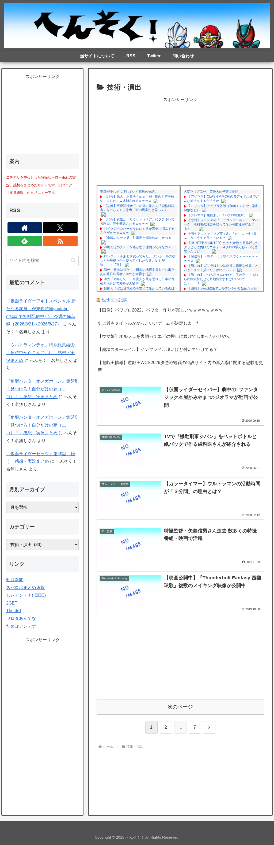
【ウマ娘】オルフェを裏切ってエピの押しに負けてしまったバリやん (164, 336)
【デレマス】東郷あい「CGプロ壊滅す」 (217, 215)
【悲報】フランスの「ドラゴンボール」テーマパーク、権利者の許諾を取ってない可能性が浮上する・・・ (221, 224)
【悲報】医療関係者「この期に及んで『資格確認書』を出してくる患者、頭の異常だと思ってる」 (137, 208)
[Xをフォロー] (60, 227)
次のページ (180, 707)
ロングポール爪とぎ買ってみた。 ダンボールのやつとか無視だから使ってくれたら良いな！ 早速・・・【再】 (137, 260)
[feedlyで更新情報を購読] (24, 241)
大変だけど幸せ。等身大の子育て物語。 (213, 192)
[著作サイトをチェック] (24, 227)
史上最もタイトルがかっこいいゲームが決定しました (149, 323)
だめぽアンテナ (21, 626)
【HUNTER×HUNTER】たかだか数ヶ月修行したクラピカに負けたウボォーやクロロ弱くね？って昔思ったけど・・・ (221, 247)
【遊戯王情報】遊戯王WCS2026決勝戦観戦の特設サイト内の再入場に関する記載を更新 (180, 366)
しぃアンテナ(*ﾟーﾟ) (26, 595)
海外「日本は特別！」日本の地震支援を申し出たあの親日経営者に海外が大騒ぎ (137, 272)
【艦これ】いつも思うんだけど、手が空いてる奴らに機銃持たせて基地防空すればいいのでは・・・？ (221, 279)
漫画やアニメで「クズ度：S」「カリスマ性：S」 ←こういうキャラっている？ (221, 236)
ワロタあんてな (21, 618)
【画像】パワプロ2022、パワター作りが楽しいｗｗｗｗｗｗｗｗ (160, 310)
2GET (11, 603)
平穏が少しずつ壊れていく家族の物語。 (129, 192)
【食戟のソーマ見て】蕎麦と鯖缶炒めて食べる (137, 238)
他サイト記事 (114, 300)
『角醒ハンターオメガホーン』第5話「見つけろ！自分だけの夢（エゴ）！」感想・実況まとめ (41, 389)
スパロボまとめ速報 (25, 587)
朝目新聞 (14, 579)
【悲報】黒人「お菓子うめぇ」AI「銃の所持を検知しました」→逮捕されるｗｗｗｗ (137, 199)
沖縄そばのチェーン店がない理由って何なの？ (137, 247)
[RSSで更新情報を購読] (60, 241)
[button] (73, 260)
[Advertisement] (180, 141)
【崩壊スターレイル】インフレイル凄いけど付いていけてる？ (158, 349)
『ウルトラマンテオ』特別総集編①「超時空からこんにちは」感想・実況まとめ (40, 353)
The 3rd (13, 610)
